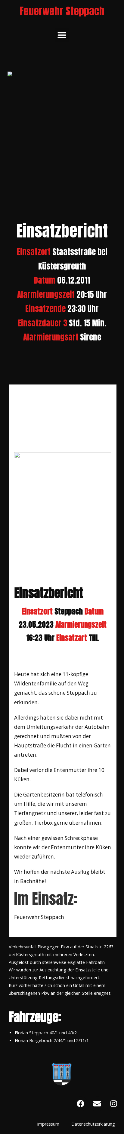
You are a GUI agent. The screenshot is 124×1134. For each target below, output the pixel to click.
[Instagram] (113, 1103)
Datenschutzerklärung (93, 1124)
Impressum (48, 1124)
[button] (62, 35)
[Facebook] (80, 1103)
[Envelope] (96, 1103)
